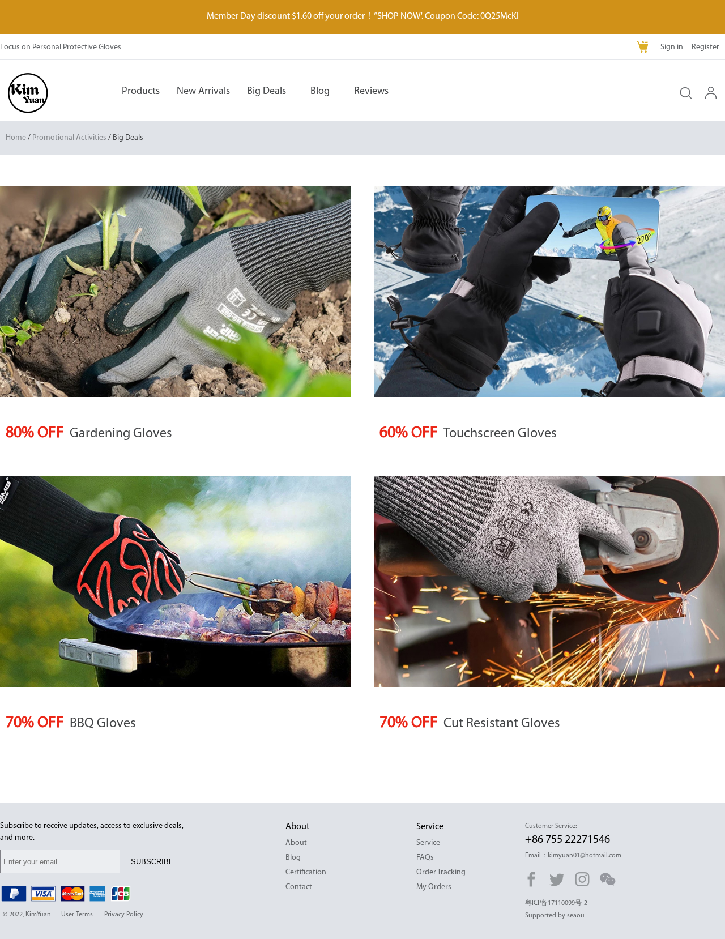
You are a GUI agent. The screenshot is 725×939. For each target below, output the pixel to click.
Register (705, 47)
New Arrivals (203, 92)
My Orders (433, 887)
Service (428, 843)
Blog (320, 92)
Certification (305, 872)
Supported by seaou (555, 915)
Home (16, 138)
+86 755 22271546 (567, 840)
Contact (298, 887)
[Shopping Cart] (643, 48)
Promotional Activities (69, 138)
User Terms (77, 914)
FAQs (425, 857)
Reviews (371, 92)
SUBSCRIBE (152, 861)
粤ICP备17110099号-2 (556, 903)
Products (141, 92)
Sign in (671, 47)
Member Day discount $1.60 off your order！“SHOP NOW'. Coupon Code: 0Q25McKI (363, 16)
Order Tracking (441, 872)
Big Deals (266, 92)
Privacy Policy (123, 914)
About (296, 843)
